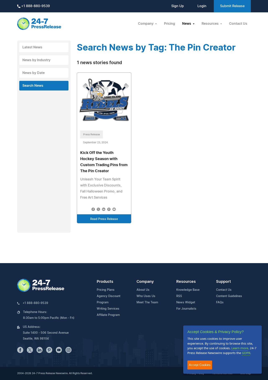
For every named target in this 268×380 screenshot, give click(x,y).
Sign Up (177, 6)
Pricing (169, 23)
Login (201, 6)
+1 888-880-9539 (35, 6)
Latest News (32, 47)
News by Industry (36, 60)
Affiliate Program (108, 315)
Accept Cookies (200, 365)
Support (223, 282)
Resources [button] (210, 23)
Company (145, 282)
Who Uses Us (146, 296)
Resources (186, 282)
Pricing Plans (106, 289)
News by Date (33, 73)
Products (105, 282)
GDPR (246, 353)
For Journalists (186, 308)
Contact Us (238, 23)
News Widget (185, 302)
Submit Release (232, 6)
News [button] (187, 23)
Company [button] (146, 23)
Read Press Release (104, 219)
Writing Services (108, 308)
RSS (179, 296)
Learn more (239, 348)
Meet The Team (147, 302)
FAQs (220, 302)
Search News (32, 85)
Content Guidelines (229, 296)
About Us (143, 289)
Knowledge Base (188, 289)
